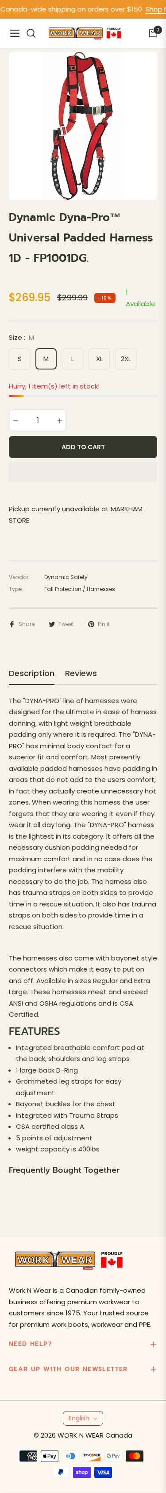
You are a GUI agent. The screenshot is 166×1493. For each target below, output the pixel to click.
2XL (126, 358)
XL (99, 358)
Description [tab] (31, 673)
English (79, 1418)
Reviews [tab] (81, 673)
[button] (83, 472)
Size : (21, 337)
